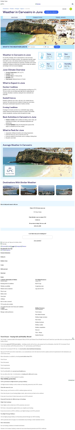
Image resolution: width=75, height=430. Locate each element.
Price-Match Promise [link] (40, 314)
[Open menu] (2, 4)
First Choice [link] (38, 319)
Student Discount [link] (39, 335)
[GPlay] (3, 250)
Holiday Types (4, 260)
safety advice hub (8, 374)
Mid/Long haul (4, 269)
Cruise (2, 265)
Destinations (6, 8)
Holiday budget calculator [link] (41, 317)
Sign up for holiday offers (16, 242)
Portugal (17, 8)
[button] (73, 4)
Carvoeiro (27, 8)
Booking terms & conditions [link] (7, 283)
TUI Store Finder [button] (38, 212)
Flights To (3, 256)
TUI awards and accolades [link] (7, 304)
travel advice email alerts (15, 351)
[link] (37, 4)
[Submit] (24, 236)
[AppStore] (7, 250)
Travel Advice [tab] (61, 17)
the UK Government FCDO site (10, 348)
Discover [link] (37, 330)
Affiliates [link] (3, 299)
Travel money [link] (38, 312)
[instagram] (18, 246)
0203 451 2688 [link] (37, 226)
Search (57, 47)
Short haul (3, 273)
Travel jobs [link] (3, 296)
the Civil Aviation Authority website (11, 428)
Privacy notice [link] (4, 281)
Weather (12, 8)
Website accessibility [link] (5, 286)
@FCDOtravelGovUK (16, 346)
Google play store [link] (39, 286)
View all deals (51, 12)
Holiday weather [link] (39, 324)
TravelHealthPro (7, 371)
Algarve (22, 8)
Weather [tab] (14, 17)
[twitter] (8, 246)
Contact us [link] (37, 219)
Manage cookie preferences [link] (7, 312)
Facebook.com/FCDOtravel (34, 346)
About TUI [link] (38, 281)
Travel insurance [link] (39, 309)
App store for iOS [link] (39, 288)
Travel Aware (4, 359)
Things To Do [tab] (37, 17)
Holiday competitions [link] (40, 327)
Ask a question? (37, 240)
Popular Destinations (5, 252)
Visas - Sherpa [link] (38, 332)
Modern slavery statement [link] (6, 288)
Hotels (2, 277)
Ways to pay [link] (3, 291)
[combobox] (37, 237)
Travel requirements (5, 365)
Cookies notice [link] (4, 309)
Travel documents (5, 362)
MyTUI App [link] (38, 283)
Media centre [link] (4, 293)
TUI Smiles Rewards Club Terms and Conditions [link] (12, 306)
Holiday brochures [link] (39, 322)
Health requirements (5, 368)
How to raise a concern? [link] (6, 301)
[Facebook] (3, 246)
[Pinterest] (23, 246)
